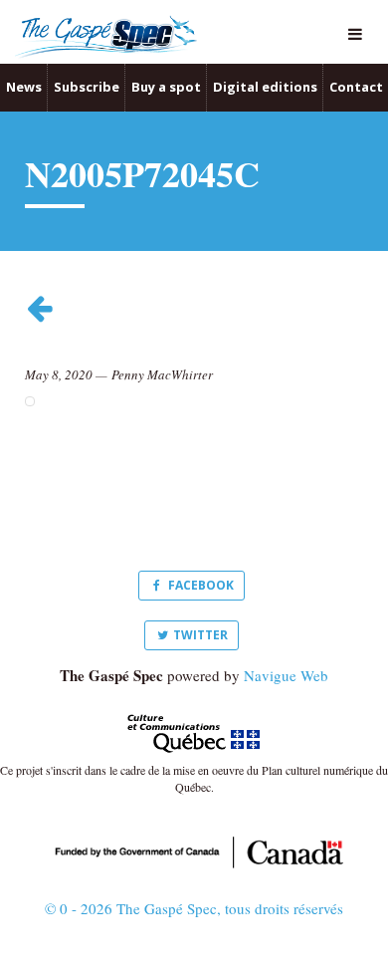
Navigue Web (286, 675)
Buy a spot (166, 87)
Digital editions (265, 87)
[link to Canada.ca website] (194, 849)
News (24, 87)
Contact (356, 87)
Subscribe (86, 87)
